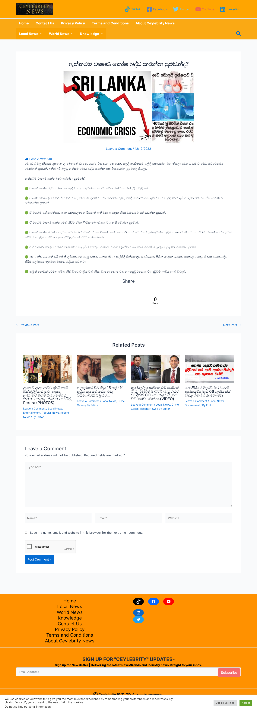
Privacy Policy (73, 23)
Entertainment (31, 412)
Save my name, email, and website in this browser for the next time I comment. (86, 532)
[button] (40, 33)
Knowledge (89, 34)
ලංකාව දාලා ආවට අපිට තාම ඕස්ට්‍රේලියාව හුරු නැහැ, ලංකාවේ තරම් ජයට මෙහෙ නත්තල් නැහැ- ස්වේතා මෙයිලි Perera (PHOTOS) (47, 395)
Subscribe (229, 673)
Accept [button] (246, 702)
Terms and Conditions (110, 23)
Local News (28, 34)
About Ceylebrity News (155, 23)
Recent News (148, 408)
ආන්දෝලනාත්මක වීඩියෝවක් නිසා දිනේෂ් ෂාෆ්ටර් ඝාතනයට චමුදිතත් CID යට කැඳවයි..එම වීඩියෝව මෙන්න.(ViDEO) (155, 393)
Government (192, 405)
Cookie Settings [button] (225, 702)
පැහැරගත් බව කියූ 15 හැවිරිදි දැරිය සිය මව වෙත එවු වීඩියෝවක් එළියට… (99, 391)
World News (59, 34)
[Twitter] (138, 619)
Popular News (50, 412)
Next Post (232, 324)
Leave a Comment (119, 148)
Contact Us (45, 23)
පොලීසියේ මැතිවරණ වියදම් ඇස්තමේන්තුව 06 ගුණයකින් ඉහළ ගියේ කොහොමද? (208, 391)
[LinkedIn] (138, 612)
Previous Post (27, 324)
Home (24, 23)
